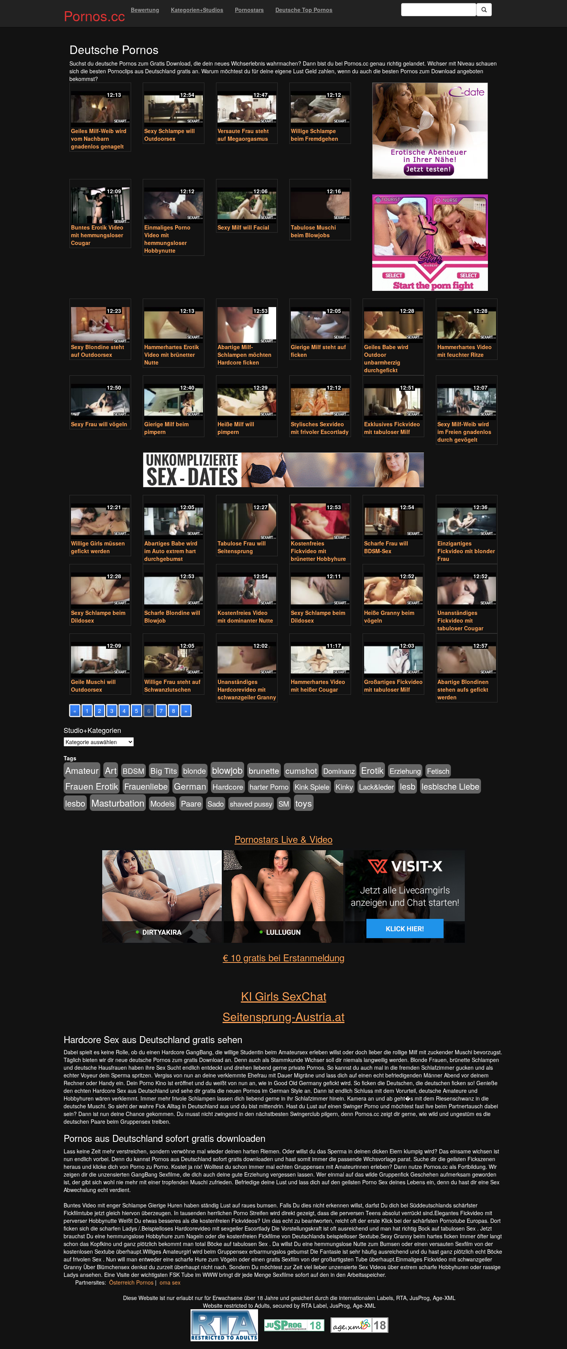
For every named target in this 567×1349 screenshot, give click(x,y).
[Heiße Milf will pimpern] (247, 398)
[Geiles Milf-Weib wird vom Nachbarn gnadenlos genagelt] (100, 105)
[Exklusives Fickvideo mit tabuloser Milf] (393, 398)
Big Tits (163, 770)
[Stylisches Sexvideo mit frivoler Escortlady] (320, 398)
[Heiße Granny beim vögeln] (393, 587)
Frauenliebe (146, 786)
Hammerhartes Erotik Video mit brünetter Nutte (171, 354)
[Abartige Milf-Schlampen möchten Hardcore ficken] (247, 321)
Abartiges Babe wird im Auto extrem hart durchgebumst (170, 550)
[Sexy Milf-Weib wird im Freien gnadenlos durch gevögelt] (466, 398)
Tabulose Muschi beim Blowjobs (313, 231)
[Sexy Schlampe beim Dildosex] (100, 587)
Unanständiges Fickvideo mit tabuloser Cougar (460, 620)
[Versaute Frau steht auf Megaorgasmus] (247, 105)
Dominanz (339, 771)
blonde (194, 770)
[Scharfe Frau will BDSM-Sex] (393, 518)
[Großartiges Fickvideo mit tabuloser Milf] (393, 656)
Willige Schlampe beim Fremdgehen (314, 134)
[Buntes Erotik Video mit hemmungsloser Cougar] (100, 202)
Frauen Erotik (91, 786)
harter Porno (269, 787)
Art (110, 770)
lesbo (75, 803)
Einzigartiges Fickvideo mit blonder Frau (466, 550)
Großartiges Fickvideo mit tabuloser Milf (393, 685)
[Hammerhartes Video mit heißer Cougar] (320, 656)
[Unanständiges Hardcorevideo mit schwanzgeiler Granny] (247, 656)
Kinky (344, 786)
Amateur (82, 770)
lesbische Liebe (450, 786)
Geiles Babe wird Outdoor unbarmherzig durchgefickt (386, 358)
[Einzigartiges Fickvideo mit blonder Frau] (466, 518)
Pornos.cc (94, 15)
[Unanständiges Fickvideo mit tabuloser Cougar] (466, 587)
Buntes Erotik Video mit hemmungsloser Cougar (97, 235)
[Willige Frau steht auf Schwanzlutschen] (173, 656)
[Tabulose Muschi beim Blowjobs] (320, 202)
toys (303, 802)
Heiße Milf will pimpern (236, 428)
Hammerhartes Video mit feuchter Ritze (464, 350)
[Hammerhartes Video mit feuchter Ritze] (466, 321)
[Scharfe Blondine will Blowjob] (173, 587)
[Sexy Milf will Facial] (247, 202)
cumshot (301, 770)
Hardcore (228, 786)
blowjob (227, 770)
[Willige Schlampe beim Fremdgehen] (320, 105)
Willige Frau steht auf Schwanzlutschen (172, 685)
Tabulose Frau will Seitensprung (242, 547)
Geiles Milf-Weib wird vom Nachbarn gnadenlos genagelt (99, 138)
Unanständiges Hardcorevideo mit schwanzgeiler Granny (247, 689)
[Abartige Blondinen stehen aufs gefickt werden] (466, 656)
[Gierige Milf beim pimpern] (173, 398)
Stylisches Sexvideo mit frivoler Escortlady (320, 428)
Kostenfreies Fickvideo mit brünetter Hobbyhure (318, 550)
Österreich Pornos (131, 1282)
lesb (407, 786)
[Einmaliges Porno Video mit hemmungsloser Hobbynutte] (173, 202)
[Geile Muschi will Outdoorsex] (100, 656)
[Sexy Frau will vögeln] (100, 398)
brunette (264, 770)
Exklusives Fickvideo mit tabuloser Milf (392, 428)
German (190, 786)
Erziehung (405, 771)
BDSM (133, 770)
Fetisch (438, 771)
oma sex (170, 1282)
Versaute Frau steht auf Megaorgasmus (243, 134)
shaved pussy (251, 804)
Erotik (372, 770)
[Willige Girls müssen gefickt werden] (100, 518)
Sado (216, 804)
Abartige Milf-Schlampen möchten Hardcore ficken (245, 354)
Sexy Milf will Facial (243, 227)
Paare (191, 803)
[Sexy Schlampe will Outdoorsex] (173, 105)
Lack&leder (376, 787)
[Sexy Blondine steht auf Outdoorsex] (100, 321)
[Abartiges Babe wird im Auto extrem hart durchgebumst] (173, 518)
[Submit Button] (484, 9)
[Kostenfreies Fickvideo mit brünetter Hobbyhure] (320, 518)
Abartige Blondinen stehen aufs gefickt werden (463, 689)
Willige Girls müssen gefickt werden (98, 547)
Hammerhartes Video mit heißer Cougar (318, 685)
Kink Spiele (312, 787)
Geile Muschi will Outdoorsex (93, 685)
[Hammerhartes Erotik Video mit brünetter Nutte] (173, 321)
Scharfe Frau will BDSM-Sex (386, 547)
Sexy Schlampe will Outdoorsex (169, 134)
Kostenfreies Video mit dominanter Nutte (245, 616)
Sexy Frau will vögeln (99, 424)
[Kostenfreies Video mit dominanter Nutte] (247, 587)
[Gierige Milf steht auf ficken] (320, 321)
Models (162, 803)
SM (283, 804)
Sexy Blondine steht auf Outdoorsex (97, 350)
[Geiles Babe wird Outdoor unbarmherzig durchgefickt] (393, 321)
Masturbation (117, 802)
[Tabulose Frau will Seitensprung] (247, 518)
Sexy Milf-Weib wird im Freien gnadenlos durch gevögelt (464, 431)
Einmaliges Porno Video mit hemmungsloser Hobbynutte (167, 238)
